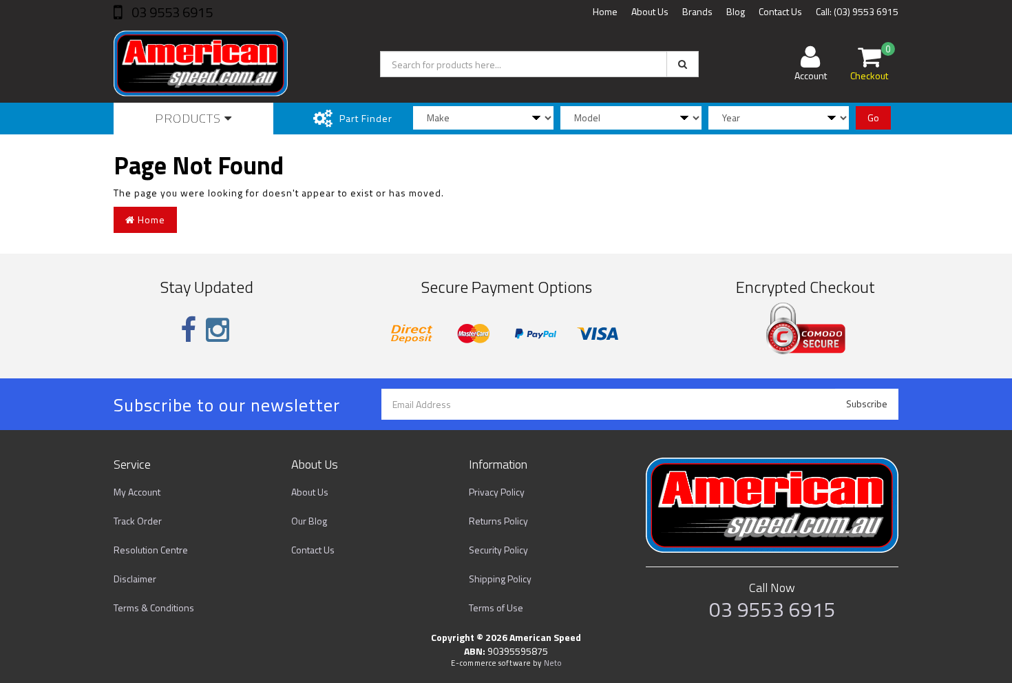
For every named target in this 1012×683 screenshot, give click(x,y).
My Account (137, 492)
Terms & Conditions (154, 607)
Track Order (138, 520)
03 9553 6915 (171, 12)
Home (605, 11)
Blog (735, 11)
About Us (649, 11)
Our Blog (309, 520)
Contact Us (780, 11)
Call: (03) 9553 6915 (857, 11)
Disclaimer (135, 578)
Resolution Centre (151, 549)
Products (189, 118)
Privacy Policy (497, 492)
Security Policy (498, 549)
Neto (553, 663)
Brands (697, 11)
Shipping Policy (500, 578)
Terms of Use (496, 607)
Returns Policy (498, 520)
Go (873, 117)
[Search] (682, 64)
